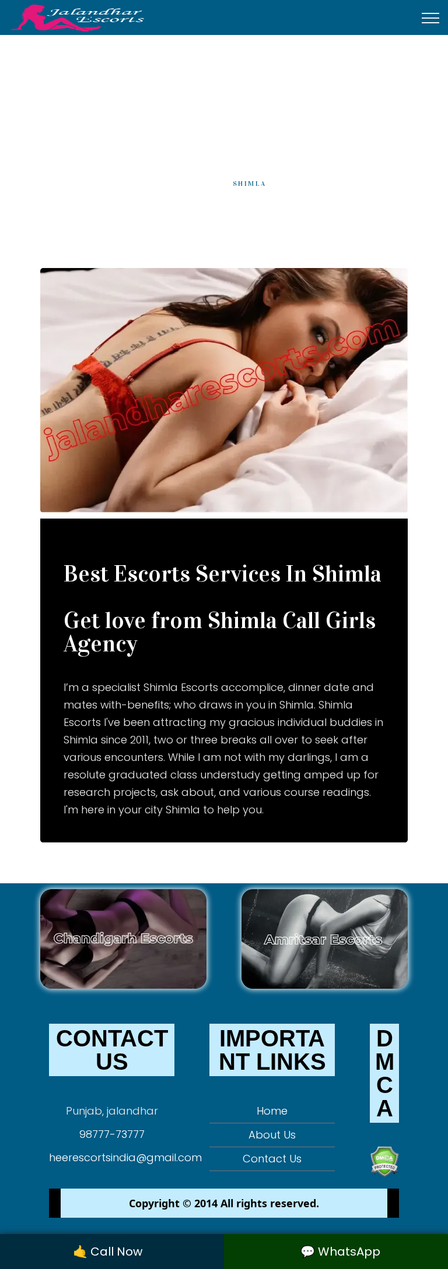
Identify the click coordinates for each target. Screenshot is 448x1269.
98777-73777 (112, 1134)
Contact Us (272, 1158)
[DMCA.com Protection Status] (384, 1160)
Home (195, 183)
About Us (272, 1134)
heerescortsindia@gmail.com (125, 1157)
